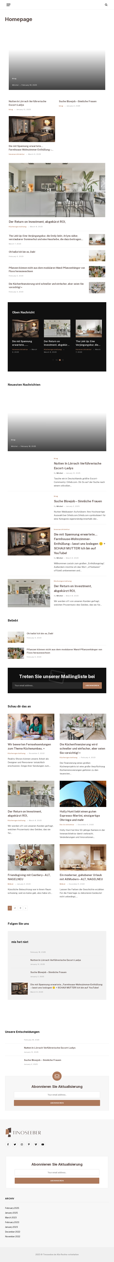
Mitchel (15, 85)
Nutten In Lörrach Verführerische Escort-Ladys (27, 103)
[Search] (105, 4)
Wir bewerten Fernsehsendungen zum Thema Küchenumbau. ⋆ (29, 746)
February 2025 (12, 1208)
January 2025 (11, 1213)
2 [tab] (60, 360)
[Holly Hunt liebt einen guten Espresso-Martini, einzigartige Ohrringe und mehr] (83, 794)
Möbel (11, 884)
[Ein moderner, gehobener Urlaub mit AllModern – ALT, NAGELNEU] (83, 857)
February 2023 (12, 1222)
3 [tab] (63, 360)
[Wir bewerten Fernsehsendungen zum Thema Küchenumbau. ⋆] (31, 727)
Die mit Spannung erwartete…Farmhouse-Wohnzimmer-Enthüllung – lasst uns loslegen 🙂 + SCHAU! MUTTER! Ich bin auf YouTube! (30, 148)
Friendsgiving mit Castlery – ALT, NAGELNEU (29, 877)
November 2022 (12, 1236)
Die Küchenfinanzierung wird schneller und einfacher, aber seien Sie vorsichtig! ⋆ (46, 285)
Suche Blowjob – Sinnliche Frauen (77, 101)
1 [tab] (57, 360)
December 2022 (12, 1232)
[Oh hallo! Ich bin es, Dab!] (97, 255)
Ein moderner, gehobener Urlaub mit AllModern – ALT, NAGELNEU (81, 877)
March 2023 (11, 1217)
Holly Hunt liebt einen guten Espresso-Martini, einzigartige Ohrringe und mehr (80, 815)
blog (14, 78)
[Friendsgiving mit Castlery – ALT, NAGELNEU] (31, 857)
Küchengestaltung (18, 227)
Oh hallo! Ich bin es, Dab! (22, 251)
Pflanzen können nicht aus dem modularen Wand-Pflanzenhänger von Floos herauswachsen (47, 269)
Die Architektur (67, 825)
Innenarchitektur (17, 154)
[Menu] (8, 4)
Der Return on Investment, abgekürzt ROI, (37, 222)
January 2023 (11, 1227)
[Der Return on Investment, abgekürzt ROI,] (57, 190)
